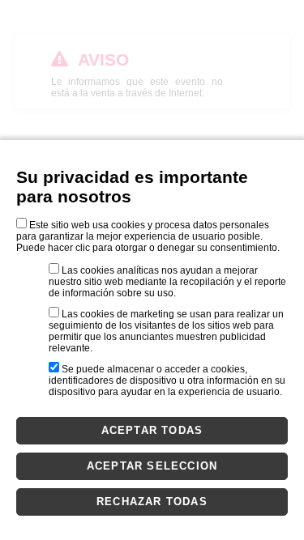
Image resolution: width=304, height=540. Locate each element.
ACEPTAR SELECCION (152, 466)
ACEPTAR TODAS (152, 430)
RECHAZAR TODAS (152, 501)
